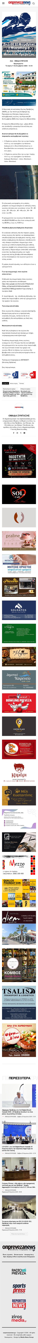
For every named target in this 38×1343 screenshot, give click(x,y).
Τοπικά (21, 383)
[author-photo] (3, 1117)
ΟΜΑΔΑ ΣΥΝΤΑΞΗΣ (21, 61)
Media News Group (27, 1337)
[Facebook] (13, 432)
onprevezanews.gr (9, 1332)
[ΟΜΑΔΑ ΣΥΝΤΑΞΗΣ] (19, 407)
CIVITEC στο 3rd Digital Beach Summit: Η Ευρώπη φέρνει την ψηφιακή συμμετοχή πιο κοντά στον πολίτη (17, 1148)
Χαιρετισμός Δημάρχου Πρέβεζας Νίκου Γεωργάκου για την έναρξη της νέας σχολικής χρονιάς (12, 393)
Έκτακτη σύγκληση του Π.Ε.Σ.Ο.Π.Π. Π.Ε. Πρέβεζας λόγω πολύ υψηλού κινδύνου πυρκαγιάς (17, 1223)
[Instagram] (17, 432)
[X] (21, 432)
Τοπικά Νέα (26, 40)
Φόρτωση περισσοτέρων (18, 1234)
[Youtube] (24, 432)
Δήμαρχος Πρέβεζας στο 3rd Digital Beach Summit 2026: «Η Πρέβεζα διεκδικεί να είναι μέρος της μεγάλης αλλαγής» (17, 1112)
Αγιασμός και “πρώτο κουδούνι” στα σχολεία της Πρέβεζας (27, 393)
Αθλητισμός (12, 40)
